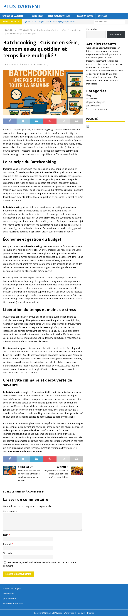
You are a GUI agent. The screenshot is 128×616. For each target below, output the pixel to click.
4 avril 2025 (12, 64)
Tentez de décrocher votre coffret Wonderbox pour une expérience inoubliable (102, 80)
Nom (6, 534)
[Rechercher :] (109, 21)
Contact (102, 16)
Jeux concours (85, 16)
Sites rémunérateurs (59, 16)
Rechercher (92, 29)
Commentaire (10, 511)
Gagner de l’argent (13, 16)
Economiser (36, 16)
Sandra (25, 64)
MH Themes (89, 613)
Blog (88, 95)
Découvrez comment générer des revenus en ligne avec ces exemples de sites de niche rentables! (105, 64)
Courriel (7, 543)
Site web (7, 553)
